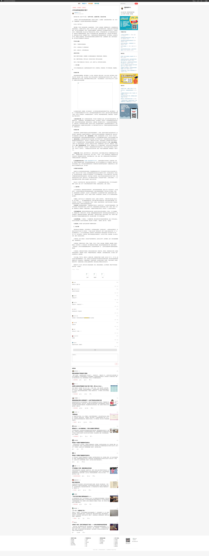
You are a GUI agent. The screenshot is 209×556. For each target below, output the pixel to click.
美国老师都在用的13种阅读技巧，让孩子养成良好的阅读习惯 (87, 400)
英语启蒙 (90, 3)
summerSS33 (76, 335)
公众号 (198, 0)
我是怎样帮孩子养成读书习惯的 (79, 373)
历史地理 (87, 542)
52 (91, 422)
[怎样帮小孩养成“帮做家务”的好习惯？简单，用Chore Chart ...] (114, 388)
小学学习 (83, 7)
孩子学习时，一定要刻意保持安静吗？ (127, 90)
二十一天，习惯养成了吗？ (78, 510)
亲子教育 (79, 7)
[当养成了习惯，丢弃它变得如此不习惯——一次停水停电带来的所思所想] (114, 526)
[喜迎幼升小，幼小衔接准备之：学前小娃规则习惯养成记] (114, 430)
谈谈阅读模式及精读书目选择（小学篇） (128, 37)
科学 (86, 543)
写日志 (136, 3)
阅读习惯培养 (102, 540)
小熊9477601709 (76, 289)
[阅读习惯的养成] (114, 484)
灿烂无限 (75, 295)
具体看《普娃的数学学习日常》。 (91, 160)
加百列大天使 (76, 315)
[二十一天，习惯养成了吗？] (114, 512)
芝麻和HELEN (76, 480)
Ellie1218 (75, 412)
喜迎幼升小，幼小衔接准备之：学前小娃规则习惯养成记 (85, 428)
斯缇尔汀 (75, 309)
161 (80, 422)
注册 (206, 0)
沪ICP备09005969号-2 (102, 549)
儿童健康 (101, 542)
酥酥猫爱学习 (77, 12)
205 (81, 408)
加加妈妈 (75, 494)
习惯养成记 (75, 414)
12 (81, 394)
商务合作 (116, 544)
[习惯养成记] (114, 416)
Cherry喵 (75, 322)
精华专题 (97, 3)
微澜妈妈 (75, 426)
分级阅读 (72, 542)
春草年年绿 (76, 371)
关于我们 (116, 539)
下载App (194, 0)
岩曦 (75, 453)
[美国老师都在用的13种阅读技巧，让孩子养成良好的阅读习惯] (114, 402)
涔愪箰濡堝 (76, 440)
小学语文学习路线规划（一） (126, 34)
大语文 (87, 539)
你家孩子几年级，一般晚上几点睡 (126, 88)
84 (86, 504)
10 (81, 436)
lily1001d (75, 302)
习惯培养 (74, 7)
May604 (75, 342)
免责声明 (116, 543)
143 (85, 490)
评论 (84, 461)
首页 (79, 3)
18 (90, 490)
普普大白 (75, 522)
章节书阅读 (73, 543)
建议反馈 (116, 546)
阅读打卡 (84, 3)
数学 (86, 540)
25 (85, 379)
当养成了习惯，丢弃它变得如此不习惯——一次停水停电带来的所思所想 (89, 524)
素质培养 (101, 539)
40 (94, 476)
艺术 (86, 546)
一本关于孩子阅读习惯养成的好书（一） (82, 496)
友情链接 (116, 542)
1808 (87, 408)
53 (79, 490)
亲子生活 (101, 543)
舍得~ (74, 329)
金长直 (75, 282)
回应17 (74, 269)
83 (86, 394)
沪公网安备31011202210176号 (111, 549)
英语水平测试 (73, 544)
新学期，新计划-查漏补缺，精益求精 (127, 56)
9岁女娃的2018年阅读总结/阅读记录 (127, 40)
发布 (116, 363)
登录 (201, 0)
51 (83, 476)
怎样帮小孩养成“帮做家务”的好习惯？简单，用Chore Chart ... (87, 386)
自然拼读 (72, 540)
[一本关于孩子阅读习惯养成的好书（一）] (114, 498)
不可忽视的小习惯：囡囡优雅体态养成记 (82, 468)
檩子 (75, 383)
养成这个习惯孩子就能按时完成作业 (81, 442)
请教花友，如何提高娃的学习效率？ (127, 98)
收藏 (79, 532)
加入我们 (116, 540)
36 (92, 408)
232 (89, 476)
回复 (115, 286)
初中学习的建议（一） (124, 46)
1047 (86, 422)
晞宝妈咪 (75, 508)
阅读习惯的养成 (76, 482)
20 (81, 504)
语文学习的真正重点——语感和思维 (127, 43)
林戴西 (75, 465)
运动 (86, 544)
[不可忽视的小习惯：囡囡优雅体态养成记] (114, 470)
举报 (78, 269)
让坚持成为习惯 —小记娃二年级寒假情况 (128, 70)
